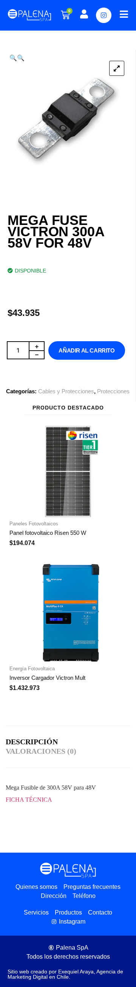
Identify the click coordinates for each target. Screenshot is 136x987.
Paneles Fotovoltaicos (33, 524)
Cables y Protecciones (66, 391)
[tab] (34, 742)
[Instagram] (103, 15)
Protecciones (113, 391)
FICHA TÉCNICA (29, 799)
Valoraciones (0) (41, 751)
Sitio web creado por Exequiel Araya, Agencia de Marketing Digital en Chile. (65, 974)
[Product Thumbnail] (116, 68)
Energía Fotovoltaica (32, 668)
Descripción (32, 742)
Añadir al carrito (86, 350)
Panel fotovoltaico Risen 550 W (47, 533)
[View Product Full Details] (68, 515)
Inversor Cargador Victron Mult (47, 677)
